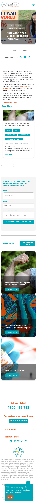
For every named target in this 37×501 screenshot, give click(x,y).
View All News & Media (27, 243)
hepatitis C (7, 88)
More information (10, 103)
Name (5, 190)
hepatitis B (23, 86)
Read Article (9, 154)
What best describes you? (13, 210)
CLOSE (10, 497)
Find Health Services (20, 421)
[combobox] (18, 215)
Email (5, 201)
